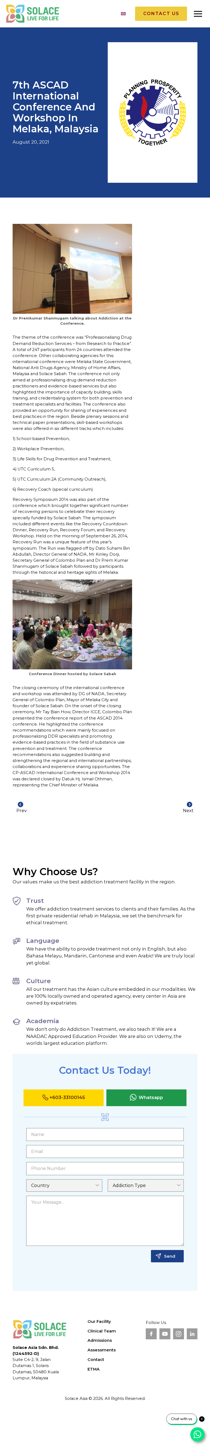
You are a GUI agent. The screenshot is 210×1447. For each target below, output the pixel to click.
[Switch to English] (123, 13)
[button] (198, 13)
